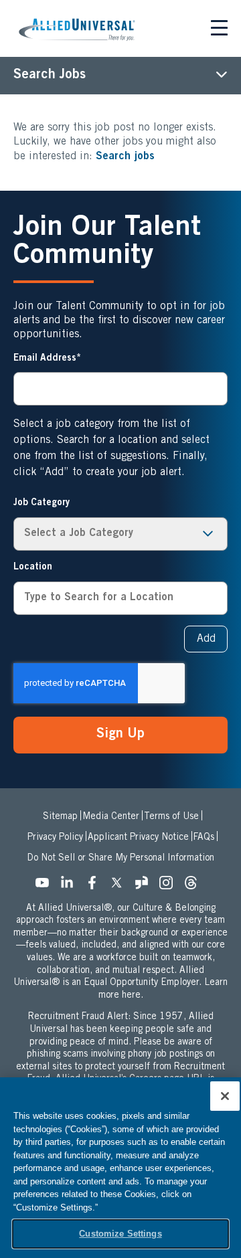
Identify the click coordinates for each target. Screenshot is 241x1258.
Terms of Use (171, 817)
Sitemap (60, 817)
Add (206, 639)
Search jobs (125, 156)
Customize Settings (120, 1234)
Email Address (44, 358)
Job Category (41, 503)
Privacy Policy (55, 837)
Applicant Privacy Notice (138, 837)
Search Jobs (49, 75)
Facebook (95, 886)
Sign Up (120, 734)
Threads (195, 886)
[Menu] (219, 30)
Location (32, 567)
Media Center (110, 817)
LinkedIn (71, 886)
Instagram (170, 886)
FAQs (203, 837)
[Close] (225, 1096)
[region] (120, 1167)
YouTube (46, 886)
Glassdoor (145, 886)
